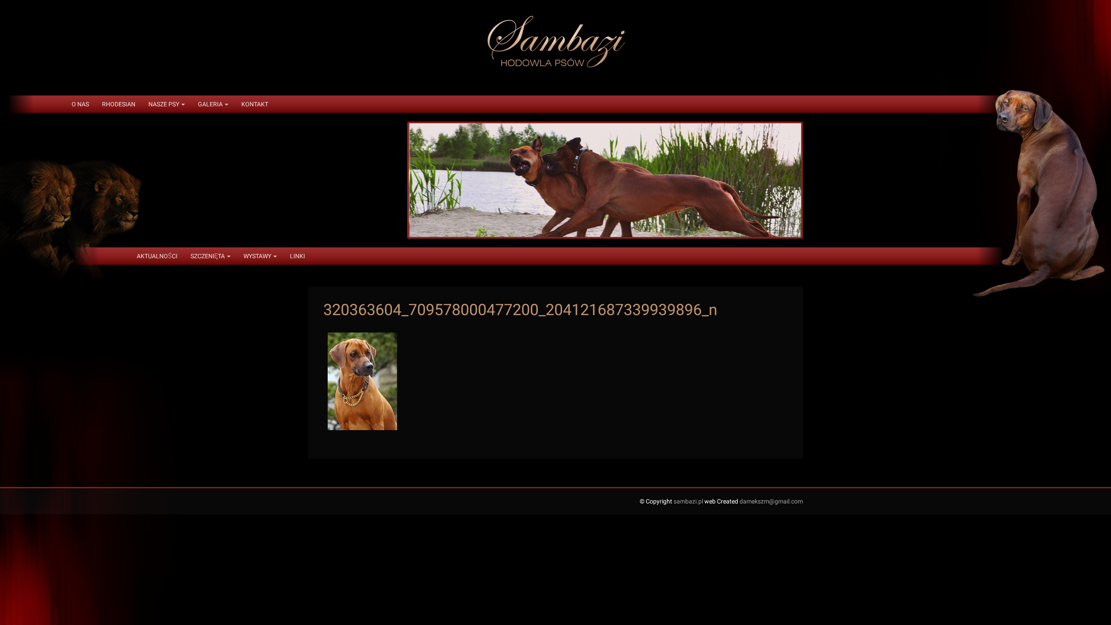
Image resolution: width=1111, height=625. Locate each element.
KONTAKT (254, 104)
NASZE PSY (164, 104)
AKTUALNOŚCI (157, 256)
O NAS (80, 104)
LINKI (297, 256)
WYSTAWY (258, 256)
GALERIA (211, 104)
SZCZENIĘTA (208, 256)
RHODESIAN (118, 104)
